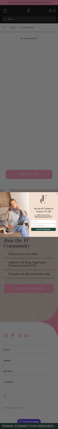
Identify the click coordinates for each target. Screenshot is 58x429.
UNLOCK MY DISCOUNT (44, 229)
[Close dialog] (56, 193)
